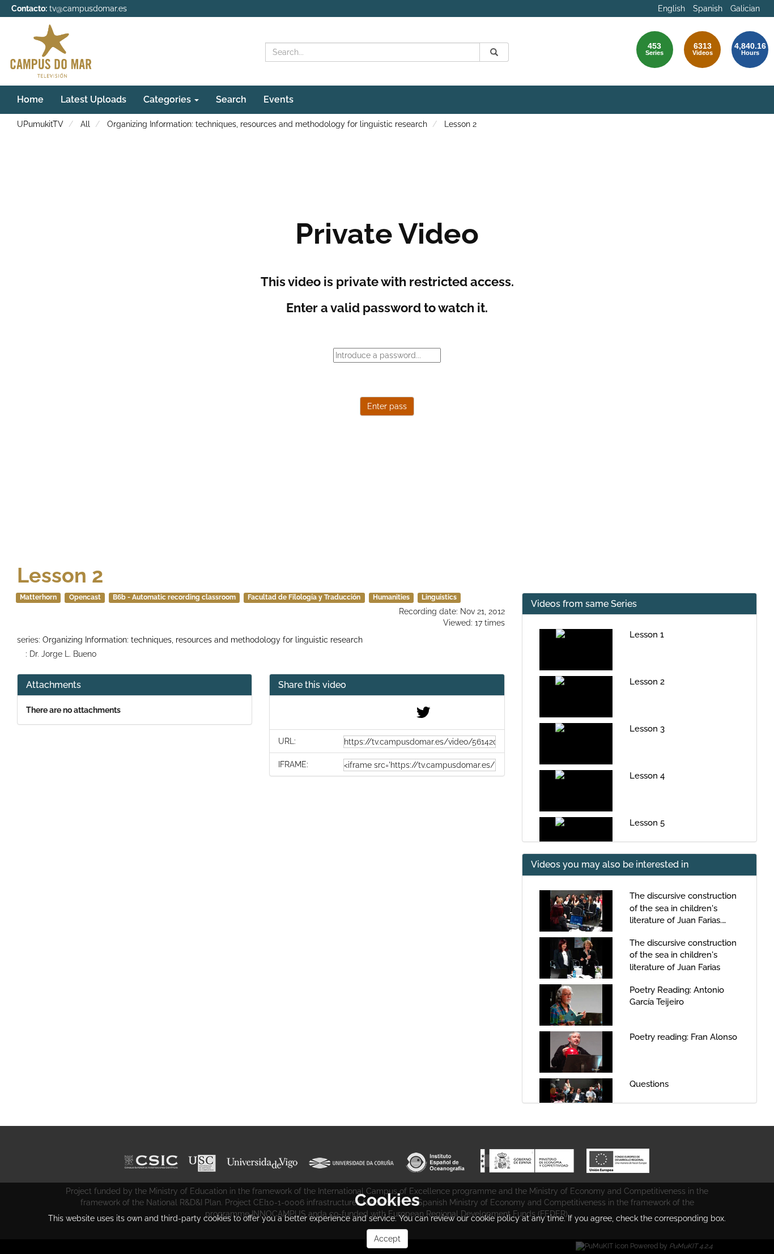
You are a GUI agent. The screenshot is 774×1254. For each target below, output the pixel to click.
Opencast (85, 597)
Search (231, 99)
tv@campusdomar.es (88, 8)
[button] (387, 685)
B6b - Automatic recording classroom (174, 597)
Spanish (707, 8)
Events (278, 99)
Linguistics (439, 597)
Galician (745, 8)
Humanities (391, 597)
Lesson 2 (460, 124)
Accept (387, 1238)
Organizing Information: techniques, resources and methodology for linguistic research (267, 124)
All (85, 124)
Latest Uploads (93, 99)
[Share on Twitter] (423, 715)
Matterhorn (38, 597)
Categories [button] (168, 99)
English (671, 8)
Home (30, 99)
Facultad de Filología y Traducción (304, 597)
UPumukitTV (40, 124)
